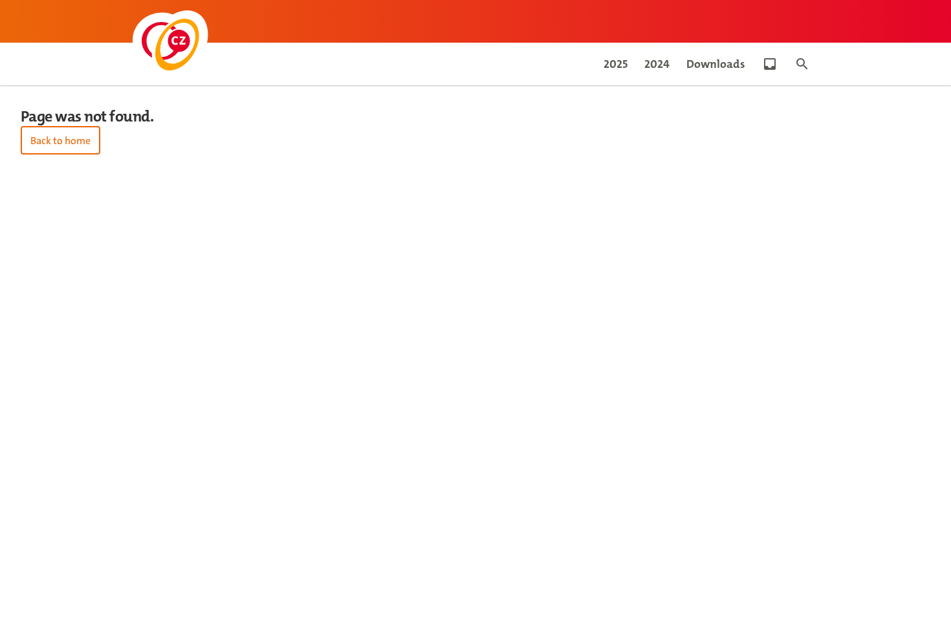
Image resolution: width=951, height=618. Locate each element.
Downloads (715, 64)
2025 (616, 64)
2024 (657, 64)
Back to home (60, 140)
